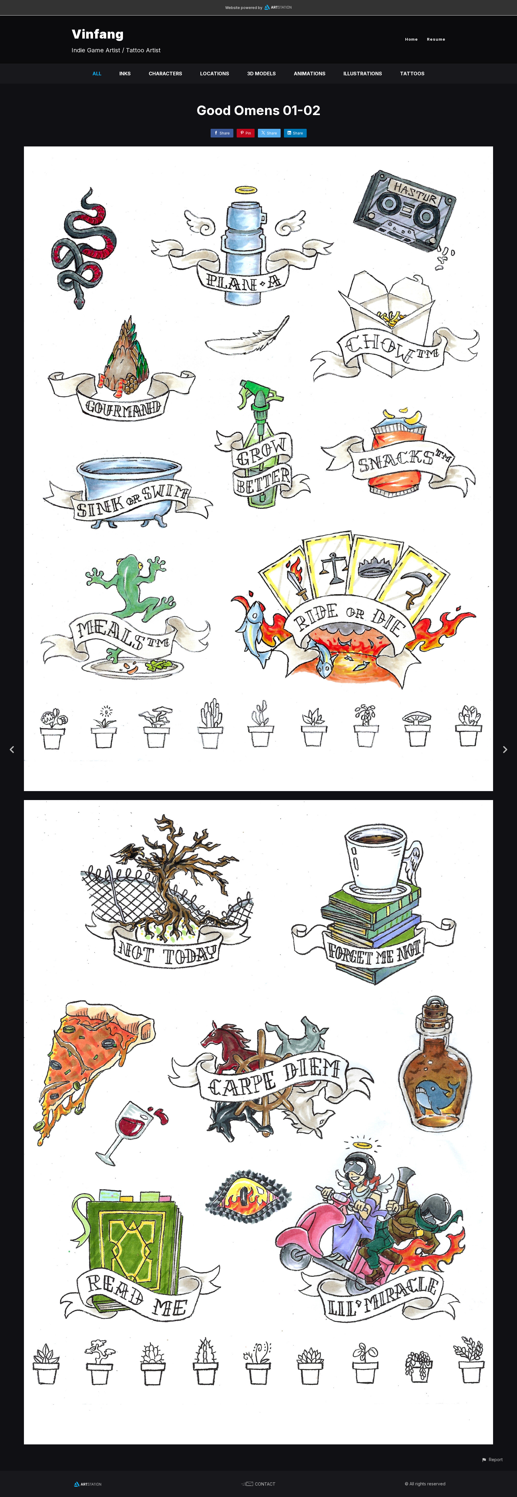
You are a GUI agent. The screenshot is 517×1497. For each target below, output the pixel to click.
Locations (214, 74)
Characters (165, 74)
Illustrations (362, 74)
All (96, 74)
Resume (436, 39)
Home (411, 39)
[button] (492, 1459)
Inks (125, 74)
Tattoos (412, 74)
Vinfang (98, 34)
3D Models (261, 74)
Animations (310, 74)
